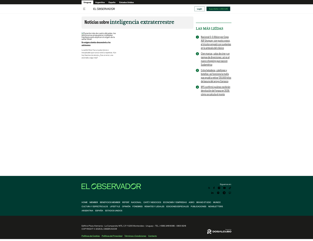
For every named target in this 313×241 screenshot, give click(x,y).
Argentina (100, 2)
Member (93, 202)
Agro (191, 202)
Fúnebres (137, 206)
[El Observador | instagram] (219, 187)
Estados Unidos (126, 2)
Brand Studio (203, 202)
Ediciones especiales (177, 206)
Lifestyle (115, 206)
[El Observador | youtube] (224, 187)
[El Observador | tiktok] (230, 187)
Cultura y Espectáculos (95, 206)
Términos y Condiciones (135, 236)
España (112, 2)
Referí (125, 202)
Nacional (136, 202)
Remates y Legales (154, 206)
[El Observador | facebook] (214, 187)
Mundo (217, 202)
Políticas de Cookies (91, 236)
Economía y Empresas (175, 202)
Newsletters (215, 206)
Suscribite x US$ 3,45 (218, 9)
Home (85, 202)
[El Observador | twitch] (230, 192)
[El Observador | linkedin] (212, 192)
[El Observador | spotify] (218, 192)
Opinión (126, 206)
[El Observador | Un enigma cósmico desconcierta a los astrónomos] (100, 39)
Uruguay (87, 2)
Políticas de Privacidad (112, 236)
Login (199, 9)
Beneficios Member (110, 202)
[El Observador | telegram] (224, 192)
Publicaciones (198, 206)
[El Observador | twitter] (209, 187)
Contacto (152, 236)
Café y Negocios (152, 202)
